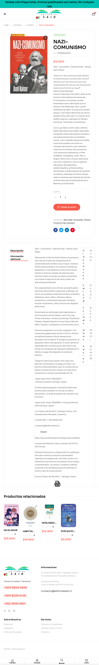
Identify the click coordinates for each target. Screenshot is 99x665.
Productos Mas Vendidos (64, 223)
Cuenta (37, 663)
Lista (86, 663)
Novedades (78, 220)
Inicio (43, 431)
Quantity (56, 192)
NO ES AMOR (10, 530)
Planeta (30, 25)
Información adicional (16, 258)
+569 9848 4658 (15, 588)
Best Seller (68, 220)
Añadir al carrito (68, 207)
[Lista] (86, 660)
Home (6, 25)
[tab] (19, 250)
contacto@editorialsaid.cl (56, 591)
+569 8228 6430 (15, 596)
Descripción (16, 250)
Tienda (12, 663)
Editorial (18, 25)
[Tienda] (12, 660)
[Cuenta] (37, 660)
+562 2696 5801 (15, 604)
